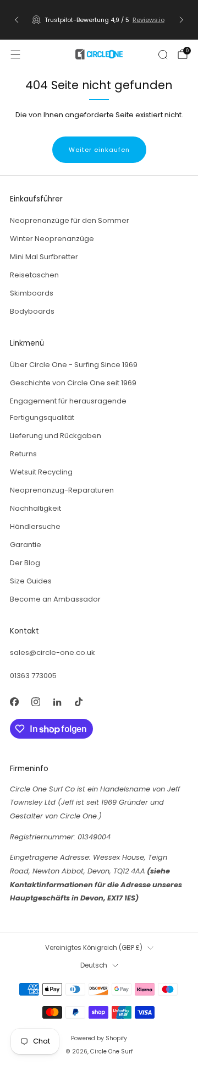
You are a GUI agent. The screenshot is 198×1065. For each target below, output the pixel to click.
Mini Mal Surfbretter (44, 257)
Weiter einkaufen (99, 149)
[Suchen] (162, 54)
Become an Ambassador (55, 599)
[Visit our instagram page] (35, 701)
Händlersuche (35, 526)
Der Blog (25, 563)
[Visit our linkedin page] (57, 701)
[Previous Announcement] (16, 19)
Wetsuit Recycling (41, 472)
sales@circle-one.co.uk (52, 652)
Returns (23, 454)
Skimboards (31, 293)
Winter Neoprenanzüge (52, 238)
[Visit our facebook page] (14, 701)
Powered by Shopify (99, 1038)
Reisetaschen (34, 275)
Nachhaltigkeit (35, 508)
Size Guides (31, 581)
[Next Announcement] (181, 19)
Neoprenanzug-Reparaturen (62, 490)
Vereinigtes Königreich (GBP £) (93, 947)
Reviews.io (148, 19)
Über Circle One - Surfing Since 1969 (74, 364)
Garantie (25, 544)
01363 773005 (33, 675)
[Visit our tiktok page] (78, 701)
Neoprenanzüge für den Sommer (69, 220)
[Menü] (15, 54)
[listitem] (99, 20)
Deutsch (93, 965)
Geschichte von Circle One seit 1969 (73, 383)
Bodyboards (32, 311)
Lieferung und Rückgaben (55, 435)
